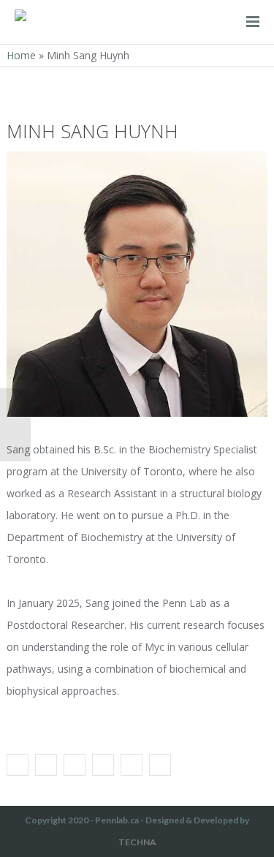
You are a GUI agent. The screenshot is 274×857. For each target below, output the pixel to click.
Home (21, 55)
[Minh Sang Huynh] (17, 765)
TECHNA (137, 842)
